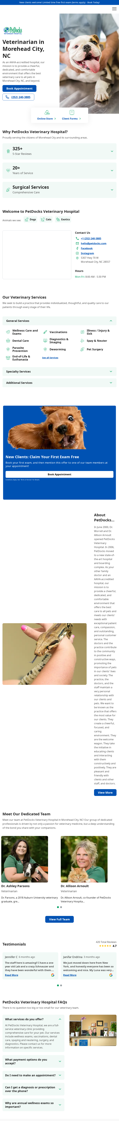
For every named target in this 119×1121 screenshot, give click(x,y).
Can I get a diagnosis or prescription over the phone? (30, 1089)
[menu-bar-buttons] (114, 9)
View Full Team (59, 919)
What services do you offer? (24, 1019)
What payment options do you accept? (26, 1061)
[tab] (58, 907)
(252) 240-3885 (20, 97)
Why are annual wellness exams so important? (29, 1105)
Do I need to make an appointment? (30, 1075)
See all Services (50, 357)
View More (105, 792)
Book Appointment (19, 88)
